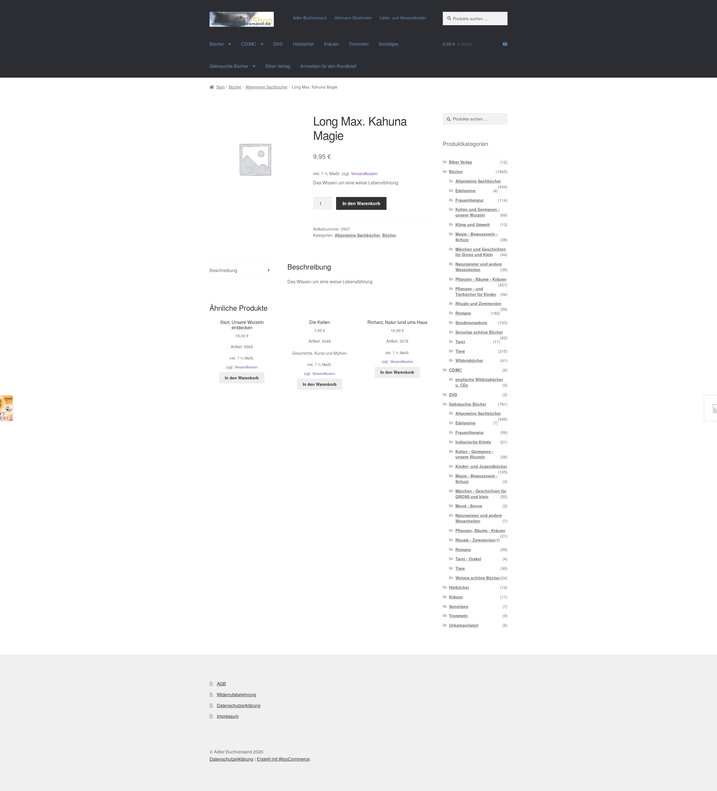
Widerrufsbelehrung (236, 694)
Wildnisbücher (469, 360)
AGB (221, 683)
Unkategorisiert (463, 625)
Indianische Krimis (473, 442)
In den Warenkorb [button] (242, 378)
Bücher (216, 44)
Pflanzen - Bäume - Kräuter (480, 279)
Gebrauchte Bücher (228, 66)
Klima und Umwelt (472, 224)
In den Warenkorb (361, 203)
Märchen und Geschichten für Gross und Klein (480, 252)
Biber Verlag (278, 66)
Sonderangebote (471, 322)
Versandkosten (364, 173)
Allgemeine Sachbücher (267, 87)
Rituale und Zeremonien (478, 303)
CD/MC (248, 44)
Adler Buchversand (310, 17)
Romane (463, 313)
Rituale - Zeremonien (475, 540)
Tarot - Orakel (468, 559)
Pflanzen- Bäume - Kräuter (480, 530)
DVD (278, 44)
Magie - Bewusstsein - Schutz (476, 236)
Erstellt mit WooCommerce (283, 759)
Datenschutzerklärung (238, 705)
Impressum (228, 716)
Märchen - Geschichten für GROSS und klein (480, 493)
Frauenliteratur (469, 200)
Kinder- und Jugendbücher (481, 466)
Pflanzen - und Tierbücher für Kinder (475, 291)
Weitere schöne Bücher (477, 578)
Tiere (460, 351)
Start (220, 87)
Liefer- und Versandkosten (403, 17)
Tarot (460, 341)
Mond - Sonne (468, 506)
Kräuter (331, 44)
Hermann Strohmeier (353, 17)
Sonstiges (389, 44)
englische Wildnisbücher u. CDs (479, 382)
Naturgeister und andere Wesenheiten (478, 266)
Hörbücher (303, 44)
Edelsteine (465, 190)
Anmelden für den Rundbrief (328, 66)
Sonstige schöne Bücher (479, 332)
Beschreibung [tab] (223, 270)
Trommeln (359, 44)
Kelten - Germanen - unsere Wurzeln (474, 454)
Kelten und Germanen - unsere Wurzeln (477, 212)
